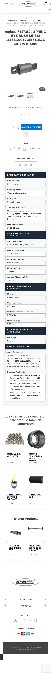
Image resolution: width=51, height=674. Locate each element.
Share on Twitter (9, 148)
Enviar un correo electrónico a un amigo (29, 148)
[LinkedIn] (25, 620)
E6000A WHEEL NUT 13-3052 (14, 455)
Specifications (25, 158)
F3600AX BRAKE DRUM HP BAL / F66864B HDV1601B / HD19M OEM (35, 459)
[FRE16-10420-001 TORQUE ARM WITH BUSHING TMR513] (35, 532)
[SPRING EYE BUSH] (36, 480)
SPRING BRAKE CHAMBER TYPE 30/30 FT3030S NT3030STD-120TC (14, 500)
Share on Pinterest (19, 148)
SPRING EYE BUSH (35, 496)
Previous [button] (6, 541)
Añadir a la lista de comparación (27, 107)
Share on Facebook (14, 148)
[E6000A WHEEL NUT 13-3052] (14, 439)
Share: (25, 144)
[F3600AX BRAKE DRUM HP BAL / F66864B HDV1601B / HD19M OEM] (36, 439)
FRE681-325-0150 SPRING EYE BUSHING (15, 549)
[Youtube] (30, 620)
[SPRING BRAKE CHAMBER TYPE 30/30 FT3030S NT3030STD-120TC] (14, 480)
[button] (37, 148)
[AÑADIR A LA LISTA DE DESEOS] (26, 134)
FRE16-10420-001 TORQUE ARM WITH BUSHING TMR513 (35, 550)
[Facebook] (20, 620)
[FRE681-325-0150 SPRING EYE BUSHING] (15, 532)
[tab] (25, 158)
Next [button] (44, 541)
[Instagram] (35, 620)
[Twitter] (15, 620)
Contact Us (25, 165)
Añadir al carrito (31, 127)
